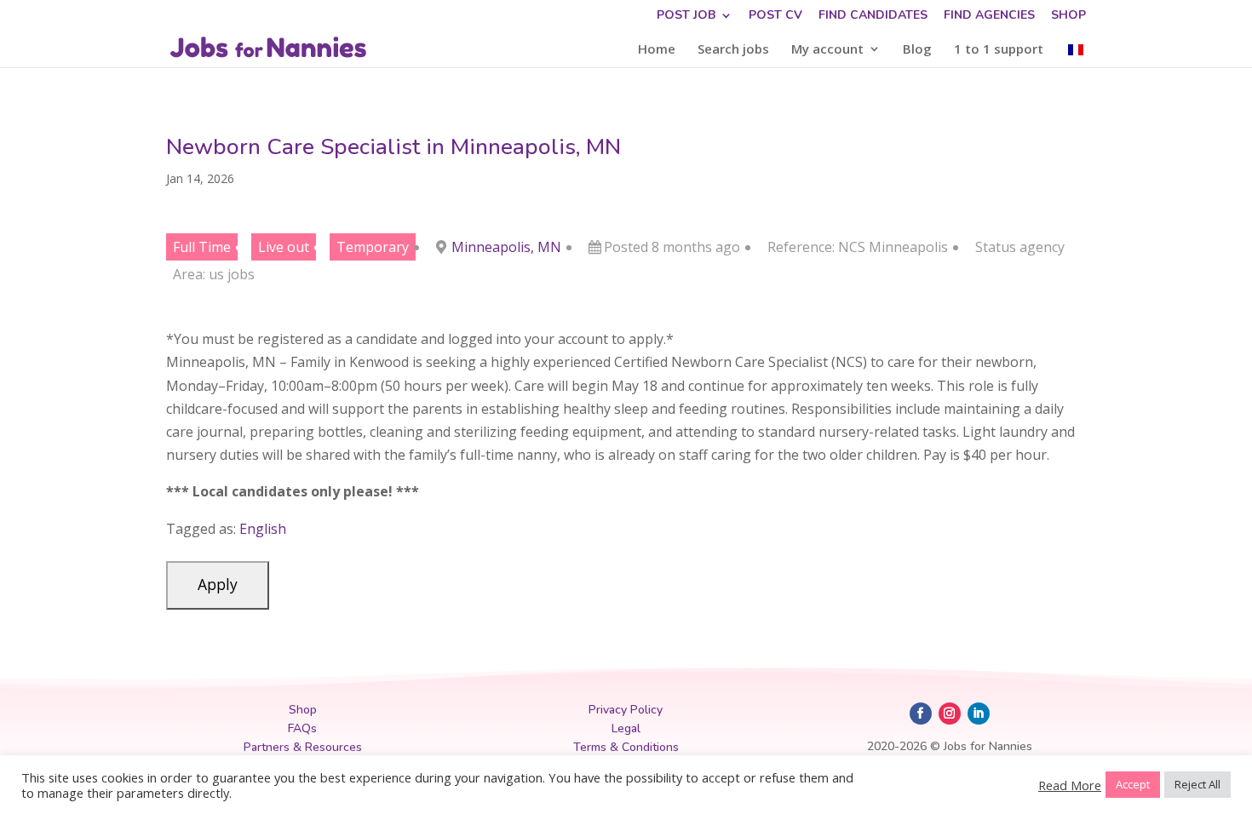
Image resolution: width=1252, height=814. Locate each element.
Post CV (775, 16)
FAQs (302, 728)
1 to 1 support (998, 50)
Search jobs (733, 50)
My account (827, 50)
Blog (917, 50)
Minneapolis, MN (506, 247)
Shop (1068, 16)
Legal (626, 728)
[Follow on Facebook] (921, 713)
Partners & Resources (303, 747)
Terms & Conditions (626, 747)
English (262, 528)
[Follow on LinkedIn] (979, 713)
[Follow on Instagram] (950, 713)
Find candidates (873, 16)
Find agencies (989, 16)
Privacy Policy (626, 710)
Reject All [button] (1197, 784)
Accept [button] (1133, 784)
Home (656, 50)
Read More (1069, 785)
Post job (686, 16)
